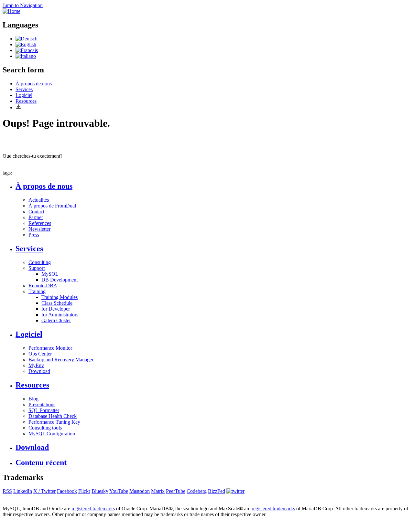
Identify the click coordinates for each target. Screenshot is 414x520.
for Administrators (59, 314)
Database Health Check (52, 416)
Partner (35, 217)
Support (36, 268)
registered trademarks (93, 508)
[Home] (11, 11)
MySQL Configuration (51, 433)
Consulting (39, 262)
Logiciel (24, 95)
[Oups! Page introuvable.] (27, 50)
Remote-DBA (42, 285)
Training (37, 291)
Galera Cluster (56, 320)
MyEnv (36, 365)
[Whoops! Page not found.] (26, 44)
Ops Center (40, 353)
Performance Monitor (50, 348)
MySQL (50, 274)
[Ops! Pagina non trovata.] (26, 56)
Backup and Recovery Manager (60, 359)
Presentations (41, 404)
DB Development (59, 279)
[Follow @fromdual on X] (235, 491)
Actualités (38, 200)
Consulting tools (45, 427)
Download (39, 371)
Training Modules (59, 297)
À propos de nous (34, 83)
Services (24, 89)
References (39, 223)
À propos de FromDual (52, 205)
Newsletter (39, 229)
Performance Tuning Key (54, 422)
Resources (26, 101)
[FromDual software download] (18, 107)
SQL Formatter (43, 410)
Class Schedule (56, 303)
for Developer (55, 309)
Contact (36, 211)
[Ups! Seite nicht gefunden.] (27, 38)
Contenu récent (41, 462)
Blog (33, 398)
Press (33, 235)
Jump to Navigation (23, 5)
